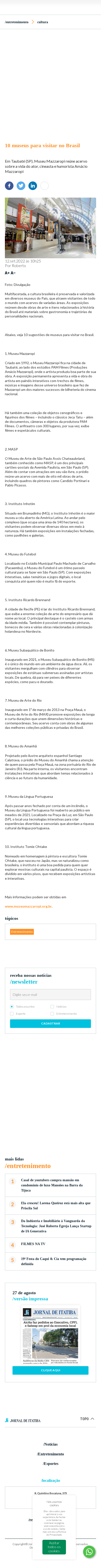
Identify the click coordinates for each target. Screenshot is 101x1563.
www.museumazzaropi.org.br (28, 906)
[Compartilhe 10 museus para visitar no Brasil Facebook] (9, 185)
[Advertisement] (50, 84)
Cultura (42, 22)
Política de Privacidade (56, 1533)
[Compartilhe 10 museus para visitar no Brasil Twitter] (21, 185)
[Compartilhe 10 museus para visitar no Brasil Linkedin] (32, 185)
